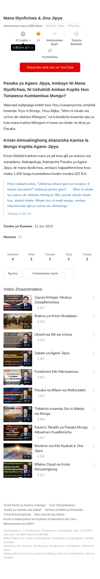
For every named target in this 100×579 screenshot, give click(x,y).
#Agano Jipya (55, 25)
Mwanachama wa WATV (18, 523)
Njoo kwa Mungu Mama (49, 514)
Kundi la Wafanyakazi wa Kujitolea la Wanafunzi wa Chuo (40, 519)
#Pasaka (73, 25)
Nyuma (12, 273)
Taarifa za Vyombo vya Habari (22, 509)
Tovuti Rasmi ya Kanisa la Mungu (24, 505)
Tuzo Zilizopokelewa (62, 505)
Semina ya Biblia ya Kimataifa (64, 509)
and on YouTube (50, 67)
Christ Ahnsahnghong (17, 514)
